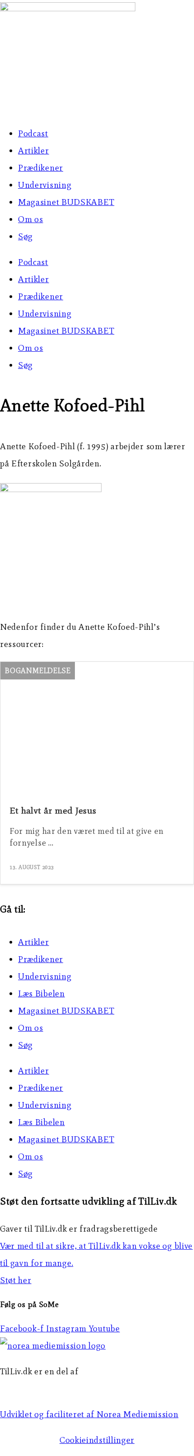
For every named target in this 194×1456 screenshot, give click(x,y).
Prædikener (40, 168)
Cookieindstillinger (97, 1440)
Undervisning (44, 185)
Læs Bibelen (41, 993)
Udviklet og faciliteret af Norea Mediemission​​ (89, 1414)
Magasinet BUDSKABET (66, 202)
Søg (25, 236)
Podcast (33, 133)
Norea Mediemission (41, 1388)
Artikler (33, 150)
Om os (30, 219)
